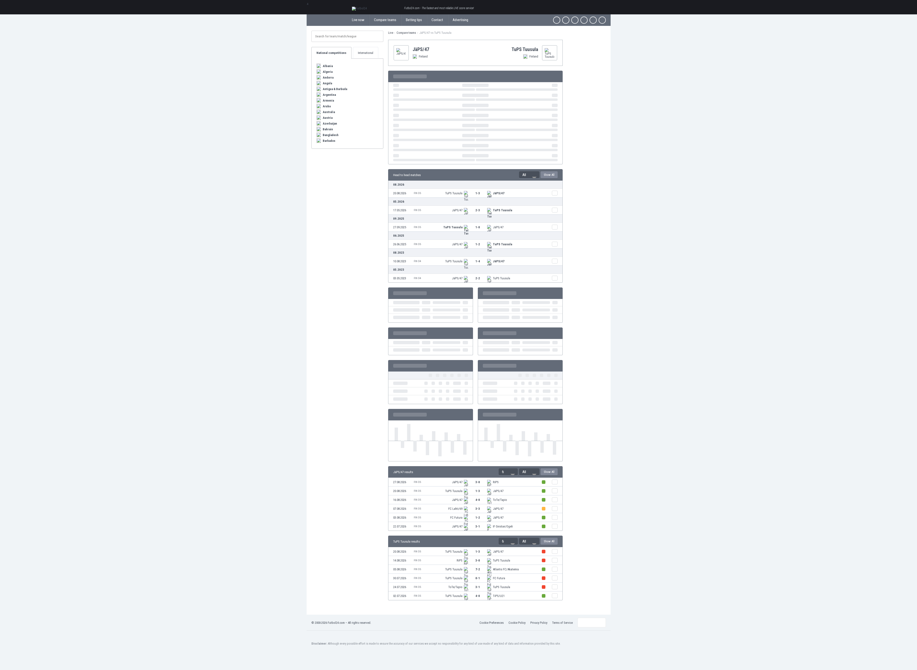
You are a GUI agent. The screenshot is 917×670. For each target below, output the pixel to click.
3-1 (477, 526)
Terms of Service (562, 622)
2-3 (477, 210)
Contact (437, 20)
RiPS (496, 482)
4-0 (477, 500)
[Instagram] (574, 20)
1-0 (477, 227)
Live (390, 32)
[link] (475, 193)
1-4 (477, 261)
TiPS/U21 (499, 596)
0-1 (477, 578)
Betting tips (414, 20)
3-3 (477, 508)
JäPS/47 (498, 193)
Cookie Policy (517, 622)
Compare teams (385, 20)
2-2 (477, 278)
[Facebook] (556, 20)
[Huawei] (602, 20)
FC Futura (456, 517)
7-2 (477, 569)
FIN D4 (417, 261)
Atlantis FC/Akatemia (506, 569)
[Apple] (584, 20)
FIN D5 (417, 193)
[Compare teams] (555, 193)
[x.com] (565, 20)
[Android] (593, 20)
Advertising (460, 20)
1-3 (477, 193)
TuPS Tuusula (453, 193)
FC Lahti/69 (455, 508)
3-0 (477, 482)
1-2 (477, 244)
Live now (358, 20)
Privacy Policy (538, 622)
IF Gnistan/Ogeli (503, 526)
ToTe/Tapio (500, 500)
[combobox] (529, 174)
